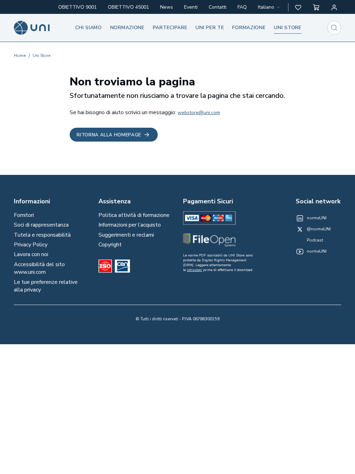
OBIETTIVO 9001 (77, 7)
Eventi (191, 7)
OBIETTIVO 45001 (128, 7)
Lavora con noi (31, 254)
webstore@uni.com (199, 112)
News (166, 7)
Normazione (127, 27)
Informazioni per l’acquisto (129, 225)
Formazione (249, 27)
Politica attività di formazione (134, 215)
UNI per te (210, 27)
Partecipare (170, 27)
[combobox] (269, 7)
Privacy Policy (30, 244)
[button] (298, 7)
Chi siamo (88, 27)
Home (20, 55)
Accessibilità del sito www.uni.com (39, 268)
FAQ (242, 7)
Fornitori (24, 215)
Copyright (110, 244)
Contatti (217, 7)
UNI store (287, 27)
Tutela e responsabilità (42, 235)
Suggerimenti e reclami (126, 235)
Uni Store (41, 55)
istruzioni (194, 270)
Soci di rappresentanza (41, 225)
